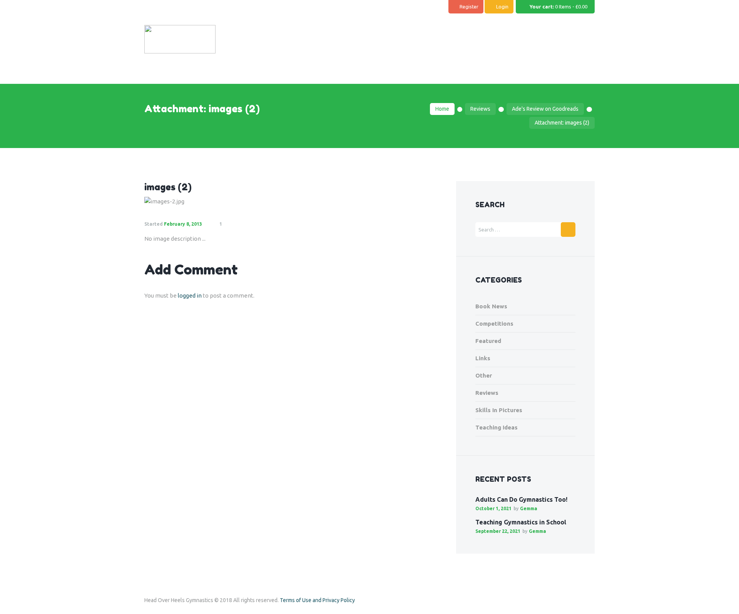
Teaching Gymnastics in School (520, 522)
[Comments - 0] (229, 224)
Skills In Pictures (498, 410)
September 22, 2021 (497, 531)
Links (482, 358)
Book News (491, 306)
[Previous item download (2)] (218, 201)
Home (442, 109)
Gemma (528, 508)
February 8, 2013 (183, 223)
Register (469, 6)
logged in (190, 295)
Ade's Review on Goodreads (545, 109)
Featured (488, 341)
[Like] (240, 224)
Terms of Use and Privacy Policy (317, 600)
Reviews (480, 109)
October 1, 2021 (493, 508)
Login (502, 6)
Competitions (494, 323)
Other (483, 375)
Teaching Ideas (496, 427)
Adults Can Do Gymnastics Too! (521, 499)
